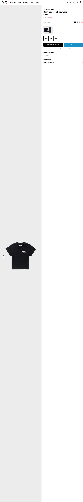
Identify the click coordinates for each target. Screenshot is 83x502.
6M (46, 38)
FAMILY (37, 2)
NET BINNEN (13, 2)
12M (51, 38)
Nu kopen (73, 44)
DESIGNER (25, 2)
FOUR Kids (48, 9)
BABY (32, 2)
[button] (3, 255)
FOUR (19, 2)
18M (56, 38)
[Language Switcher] (70, 2)
